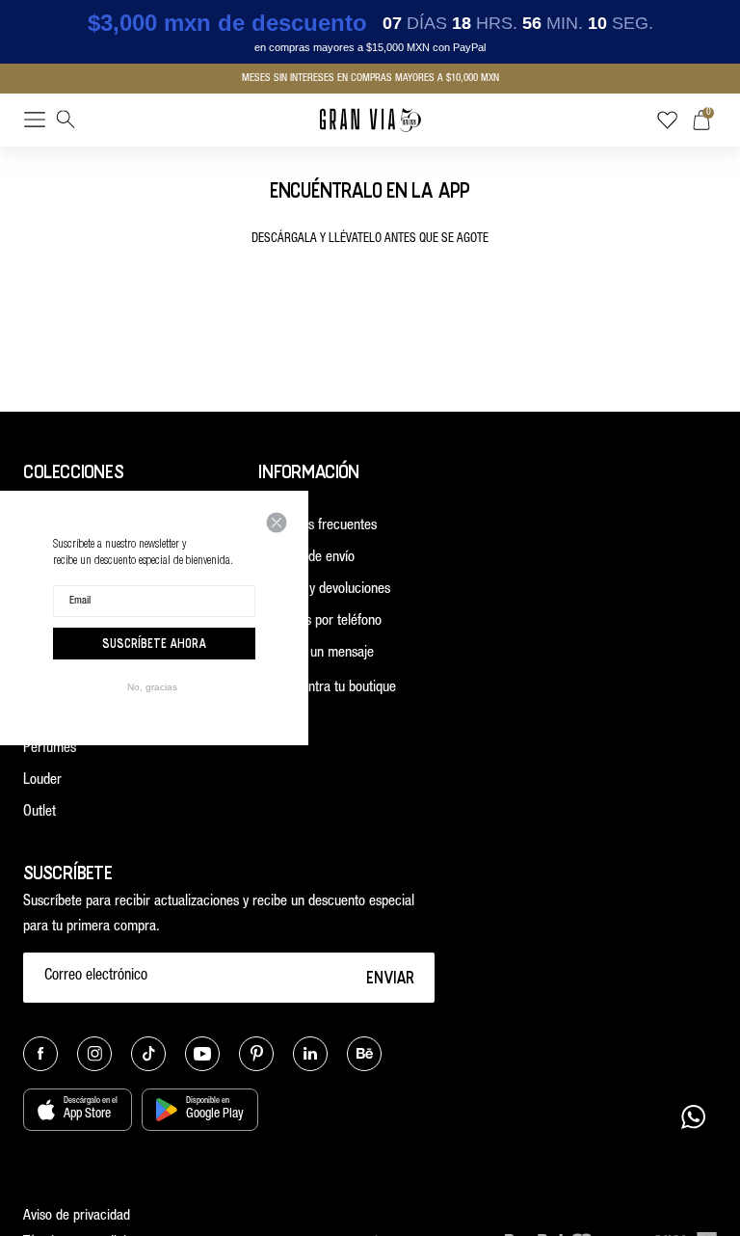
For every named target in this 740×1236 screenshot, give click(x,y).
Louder (42, 780)
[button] (34, 123)
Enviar (390, 976)
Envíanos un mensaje (316, 653)
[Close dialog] (276, 522)
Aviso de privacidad (76, 1216)
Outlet (39, 812)
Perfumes (49, 748)
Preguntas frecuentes (317, 526)
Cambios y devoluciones (324, 589)
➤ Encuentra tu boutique (327, 688)
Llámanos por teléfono (320, 621)
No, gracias (152, 687)
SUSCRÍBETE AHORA (154, 643)
